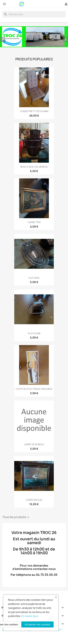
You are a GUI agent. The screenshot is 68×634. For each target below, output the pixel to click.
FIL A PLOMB (34, 333)
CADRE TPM (34, 222)
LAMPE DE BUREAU (34, 444)
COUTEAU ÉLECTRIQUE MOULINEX (34, 388)
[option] (34, 36)
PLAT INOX (34, 277)
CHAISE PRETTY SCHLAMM (34, 111)
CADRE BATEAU (34, 499)
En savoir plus (29, 616)
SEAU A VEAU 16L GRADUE (34, 166)
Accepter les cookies (37, 624)
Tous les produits (16, 517)
